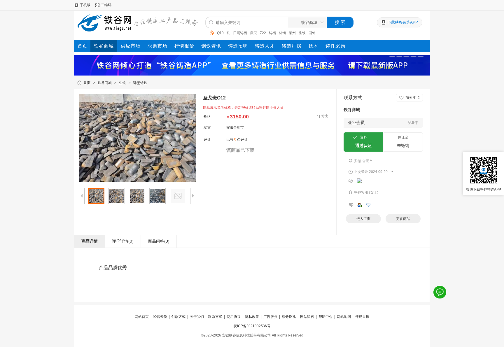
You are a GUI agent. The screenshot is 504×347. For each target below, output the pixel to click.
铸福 (272, 33)
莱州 (292, 33)
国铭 (312, 33)
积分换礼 (289, 317)
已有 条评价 (237, 139)
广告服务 (270, 317)
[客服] (440, 292)
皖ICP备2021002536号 (252, 326)
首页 (86, 83)
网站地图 (344, 317)
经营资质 (160, 317)
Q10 (220, 33)
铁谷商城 (105, 83)
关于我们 (197, 317)
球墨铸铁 (140, 83)
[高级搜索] (209, 32)
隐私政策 (252, 317)
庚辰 (253, 33)
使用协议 (234, 317)
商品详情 (89, 241)
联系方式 (215, 317)
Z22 (263, 33)
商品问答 (158, 241)
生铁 (302, 33)
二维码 (106, 5)
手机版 (85, 5)
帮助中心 (325, 317)
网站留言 (307, 317)
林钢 (282, 33)
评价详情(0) (123, 241)
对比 (324, 116)
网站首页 (142, 317)
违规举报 (362, 317)
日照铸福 (240, 33)
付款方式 (179, 317)
